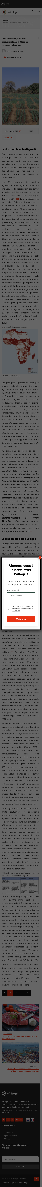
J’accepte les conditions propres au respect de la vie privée (22, 608)
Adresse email (13, 590)
